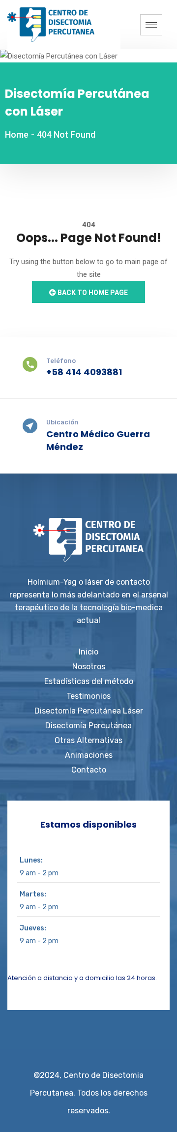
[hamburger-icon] (151, 24)
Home (17, 134)
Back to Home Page (92, 293)
